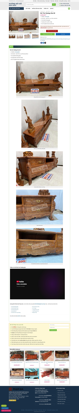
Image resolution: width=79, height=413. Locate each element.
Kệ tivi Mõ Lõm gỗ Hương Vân (62, 380)
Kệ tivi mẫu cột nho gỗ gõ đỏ (17, 380)
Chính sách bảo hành (62, 399)
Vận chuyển (47, 0)
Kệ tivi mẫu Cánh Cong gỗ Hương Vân (47, 363)
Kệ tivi (52, 11)
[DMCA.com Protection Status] (12, 400)
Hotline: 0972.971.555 (6, 410)
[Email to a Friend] (45, 43)
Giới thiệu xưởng (60, 390)
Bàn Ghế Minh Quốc (14, 308)
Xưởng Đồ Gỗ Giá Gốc (15, 4)
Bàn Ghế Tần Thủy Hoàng (15, 312)
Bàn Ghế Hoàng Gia (14, 309)
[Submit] (54, 4)
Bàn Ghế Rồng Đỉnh (14, 306)
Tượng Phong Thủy (35, 309)
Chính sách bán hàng (41, 0)
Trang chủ (42, 11)
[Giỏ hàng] (69, 9)
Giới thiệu (34, 0)
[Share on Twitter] (43, 43)
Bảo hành (56, 0)
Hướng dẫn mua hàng (63, 0)
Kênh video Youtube (61, 403)
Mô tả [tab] (11, 46)
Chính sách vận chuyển (62, 397)
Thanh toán (52, 0)
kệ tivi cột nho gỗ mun (62, 362)
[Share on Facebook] (41, 43)
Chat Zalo (4, 405)
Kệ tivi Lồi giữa (47, 380)
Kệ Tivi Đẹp (34, 308)
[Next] (37, 22)
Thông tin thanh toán (61, 394)
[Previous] (11, 22)
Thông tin (46, 8)
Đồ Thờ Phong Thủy (35, 306)
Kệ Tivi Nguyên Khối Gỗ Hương (17, 362)
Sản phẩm (48, 11)
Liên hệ (69, 0)
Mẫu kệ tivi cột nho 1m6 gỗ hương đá (32, 362)
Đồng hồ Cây (34, 312)
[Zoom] (10, 32)
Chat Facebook (5, 408)
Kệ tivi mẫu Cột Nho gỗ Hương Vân (32, 380)
